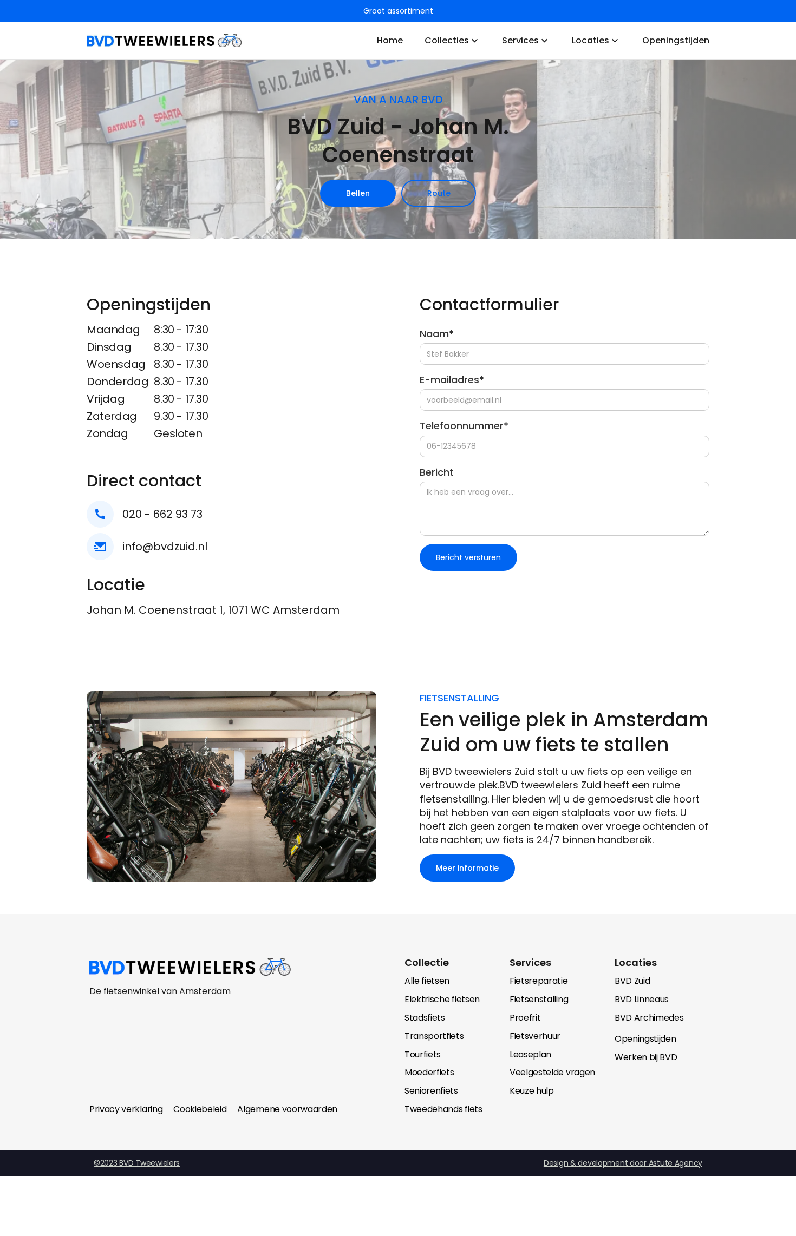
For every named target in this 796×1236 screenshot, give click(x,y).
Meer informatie (467, 868)
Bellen (358, 193)
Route (439, 193)
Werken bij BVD (646, 1057)
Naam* (437, 333)
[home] (164, 40)
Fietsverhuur (535, 1036)
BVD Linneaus (642, 999)
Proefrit (525, 1017)
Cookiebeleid (199, 1109)
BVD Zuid (632, 981)
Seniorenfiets (431, 1090)
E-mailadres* (452, 379)
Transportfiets (434, 1036)
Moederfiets (429, 1072)
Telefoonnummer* (464, 425)
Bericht (437, 472)
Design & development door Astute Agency (623, 1163)
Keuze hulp (532, 1090)
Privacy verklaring (125, 1109)
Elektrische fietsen (442, 999)
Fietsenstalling (539, 999)
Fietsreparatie (539, 981)
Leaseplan (530, 1054)
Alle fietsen (426, 981)
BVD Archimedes (649, 1017)
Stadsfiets (424, 1017)
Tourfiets (422, 1054)
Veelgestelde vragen (552, 1072)
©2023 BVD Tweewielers (137, 1163)
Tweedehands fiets (443, 1109)
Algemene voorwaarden (287, 1109)
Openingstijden (645, 1039)
